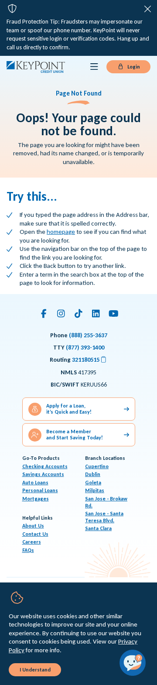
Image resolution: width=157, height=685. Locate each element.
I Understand (35, 670)
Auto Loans (35, 483)
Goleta (93, 483)
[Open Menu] (94, 67)
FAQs (28, 550)
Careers (31, 542)
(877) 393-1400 (85, 347)
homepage (61, 232)
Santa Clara (98, 528)
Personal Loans (40, 490)
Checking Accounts (45, 466)
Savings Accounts (43, 474)
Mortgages (35, 499)
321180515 (89, 359)
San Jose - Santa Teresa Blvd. (104, 517)
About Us (33, 526)
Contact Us (35, 534)
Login (133, 67)
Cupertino (97, 466)
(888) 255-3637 (88, 335)
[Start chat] (132, 662)
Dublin (92, 474)
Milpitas (94, 490)
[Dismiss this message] (147, 9)
